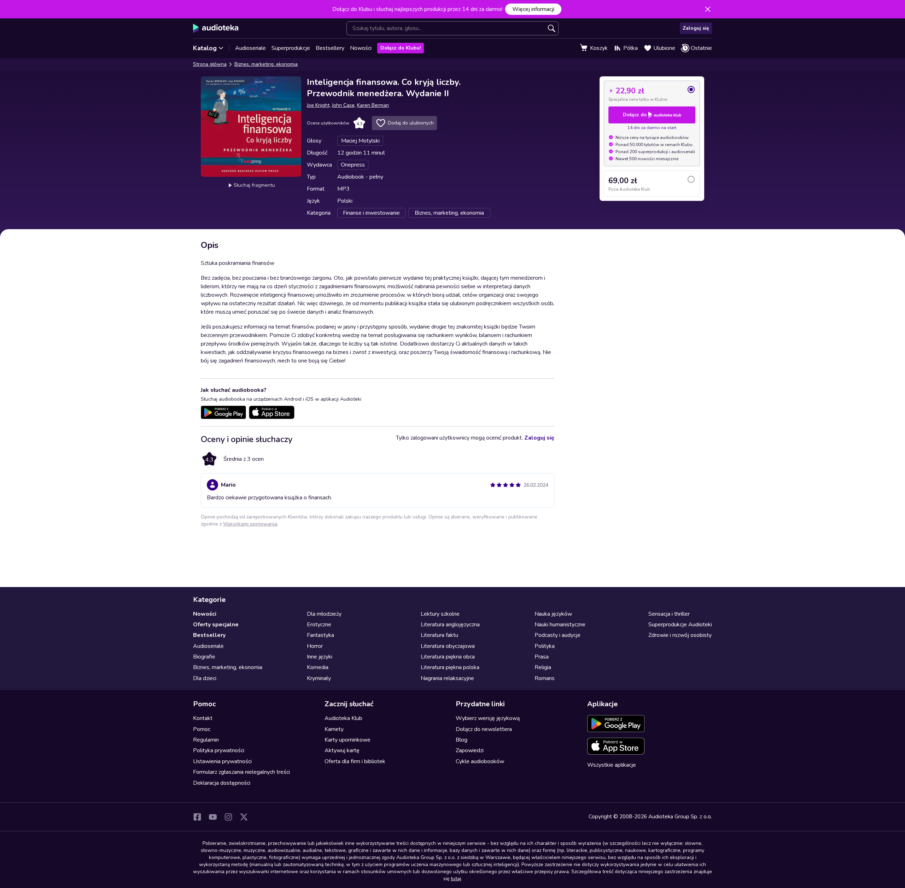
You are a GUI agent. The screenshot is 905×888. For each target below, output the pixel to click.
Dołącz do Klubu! (400, 48)
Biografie (204, 657)
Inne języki (319, 657)
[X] (244, 817)
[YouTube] (213, 817)
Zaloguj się (696, 28)
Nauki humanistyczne (560, 624)
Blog (461, 740)
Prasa (542, 657)
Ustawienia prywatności (222, 761)
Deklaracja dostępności (221, 783)
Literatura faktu (439, 635)
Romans (545, 678)
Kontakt (202, 718)
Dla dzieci (204, 678)
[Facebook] (197, 817)
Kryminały (319, 678)
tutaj (456, 878)
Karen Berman (373, 105)
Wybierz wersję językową (488, 718)
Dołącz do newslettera (484, 729)
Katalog (205, 48)
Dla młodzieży (324, 614)
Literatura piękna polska (450, 667)
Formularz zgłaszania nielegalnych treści (241, 772)
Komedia (317, 667)
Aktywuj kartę (342, 750)
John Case (343, 105)
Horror (315, 646)
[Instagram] (228, 817)
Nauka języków (553, 614)
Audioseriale (250, 48)
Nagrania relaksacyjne (447, 678)
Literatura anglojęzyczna (450, 624)
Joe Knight (318, 105)
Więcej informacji (533, 9)
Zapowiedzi (470, 750)
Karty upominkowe (347, 740)
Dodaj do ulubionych (411, 123)
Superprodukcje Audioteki (680, 624)
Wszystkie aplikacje (611, 765)
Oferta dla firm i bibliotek (355, 761)
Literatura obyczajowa (448, 646)
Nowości (361, 48)
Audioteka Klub (343, 718)
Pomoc (201, 729)
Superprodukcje (291, 48)
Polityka (545, 646)
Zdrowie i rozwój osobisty (680, 635)
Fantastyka (320, 635)
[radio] (651, 93)
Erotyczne (319, 624)
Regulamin (206, 740)
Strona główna (210, 64)
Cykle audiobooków (480, 761)
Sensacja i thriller (669, 614)
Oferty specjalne (216, 624)
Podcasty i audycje (557, 635)
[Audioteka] (216, 28)
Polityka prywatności (218, 750)
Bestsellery (330, 48)
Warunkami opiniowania (250, 524)
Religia (543, 667)
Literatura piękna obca (448, 657)
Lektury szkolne (440, 614)
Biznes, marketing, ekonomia (266, 64)
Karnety (334, 729)
